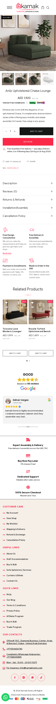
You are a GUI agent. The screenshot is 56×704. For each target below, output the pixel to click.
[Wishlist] (6, 303)
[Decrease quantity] (5, 131)
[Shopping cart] (42, 8)
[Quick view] (6, 307)
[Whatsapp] (32, 677)
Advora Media (38, 695)
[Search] (47, 7)
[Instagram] (23, 677)
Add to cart (36, 131)
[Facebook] (14, 677)
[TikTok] (41, 677)
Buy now (28, 142)
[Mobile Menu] (9, 7)
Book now (7, 253)
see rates (38, 149)
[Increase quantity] (16, 131)
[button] (15, 353)
